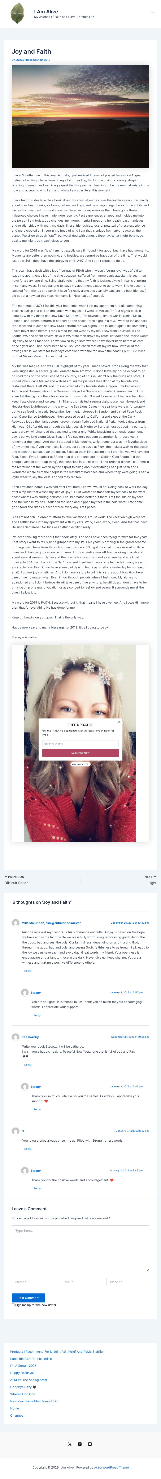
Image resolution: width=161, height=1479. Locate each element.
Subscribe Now (80, 753)
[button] (80, 724)
